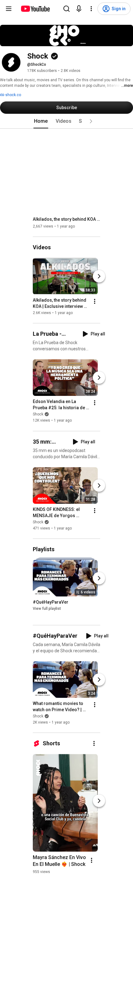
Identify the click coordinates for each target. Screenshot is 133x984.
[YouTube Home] (35, 8)
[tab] (40, 121)
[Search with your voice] (79, 8)
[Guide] (8, 8)
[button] (91, 121)
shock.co (12, 95)
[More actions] (94, 301)
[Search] (66, 8)
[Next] (99, 276)
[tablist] (66, 121)
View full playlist (47, 608)
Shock (38, 414)
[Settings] (91, 8)
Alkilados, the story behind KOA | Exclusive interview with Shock (67, 219)
